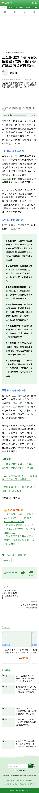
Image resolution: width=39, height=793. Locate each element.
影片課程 (6, 645)
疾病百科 (8, 784)
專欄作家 (31, 784)
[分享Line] (15, 12)
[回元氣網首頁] (8, 2)
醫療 (28, 7)
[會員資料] (32, 3)
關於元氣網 (10, 780)
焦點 (3, 7)
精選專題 (29, 780)
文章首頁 (23, 784)
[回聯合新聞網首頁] (3, 3)
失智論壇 (19, 7)
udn (3, 52)
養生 (10, 7)
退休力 (15, 784)
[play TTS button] (11, 115)
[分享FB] (5, 12)
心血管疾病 (21, 555)
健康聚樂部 (20, 780)
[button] (36, 7)
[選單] (36, 3)
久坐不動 (6, 178)
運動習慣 (24, 406)
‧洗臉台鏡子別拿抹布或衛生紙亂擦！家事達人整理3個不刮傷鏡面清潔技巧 (19, 540)
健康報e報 (21, 770)
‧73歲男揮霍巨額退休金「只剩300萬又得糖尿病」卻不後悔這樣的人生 (19, 529)
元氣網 (8, 52)
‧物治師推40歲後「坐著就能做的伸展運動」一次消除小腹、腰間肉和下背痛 (19, 517)
